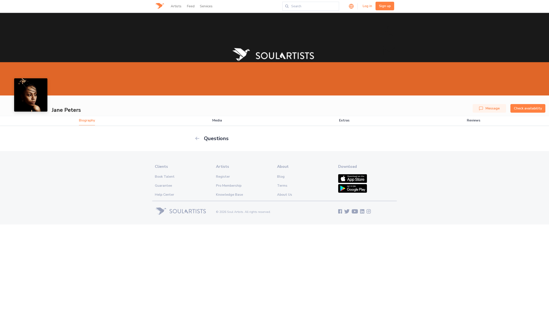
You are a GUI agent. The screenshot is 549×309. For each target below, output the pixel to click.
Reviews (473, 120)
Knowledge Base (229, 194)
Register (223, 176)
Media (217, 120)
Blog (281, 176)
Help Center (164, 194)
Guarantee (163, 185)
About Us (284, 194)
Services (206, 6)
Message (493, 108)
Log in (367, 6)
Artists (176, 6)
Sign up (385, 6)
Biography (87, 120)
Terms (282, 185)
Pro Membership (228, 185)
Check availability (528, 108)
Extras (344, 120)
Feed (191, 6)
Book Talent (165, 176)
